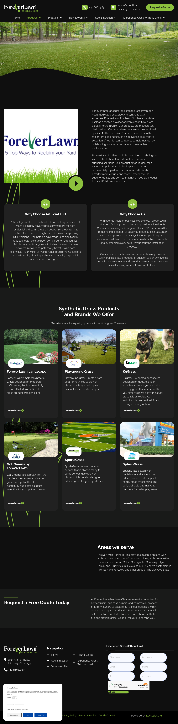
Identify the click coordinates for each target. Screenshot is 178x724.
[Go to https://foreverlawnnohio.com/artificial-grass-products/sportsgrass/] (89, 466)
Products (53, 17)
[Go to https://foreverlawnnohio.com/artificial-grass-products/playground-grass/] (89, 373)
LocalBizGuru (154, 715)
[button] (76, 183)
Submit (111, 692)
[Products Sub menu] (61, 17)
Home (16, 17)
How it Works (77, 17)
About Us (32, 17)
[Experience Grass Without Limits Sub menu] (164, 17)
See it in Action (104, 17)
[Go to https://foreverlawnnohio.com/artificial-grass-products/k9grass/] (147, 373)
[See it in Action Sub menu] (115, 17)
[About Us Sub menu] (40, 17)
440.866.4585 (96, 7)
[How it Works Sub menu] (87, 17)
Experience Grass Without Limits (142, 17)
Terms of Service (87, 715)
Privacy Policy (69, 715)
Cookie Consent (107, 715)
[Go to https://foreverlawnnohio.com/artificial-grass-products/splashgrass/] (147, 466)
